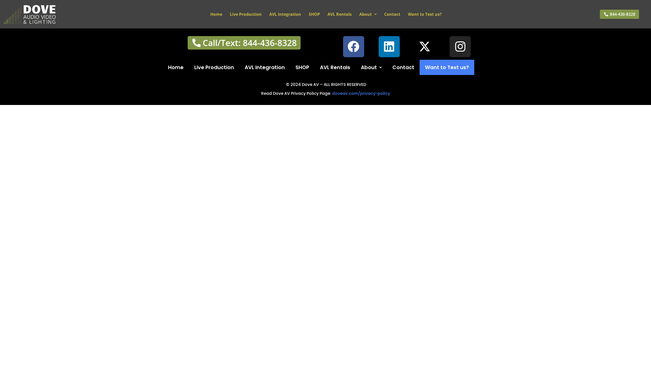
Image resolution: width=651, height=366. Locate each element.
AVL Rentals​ (340, 14)
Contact (392, 14)
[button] (368, 14)
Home (216, 14)
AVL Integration (285, 14)
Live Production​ (246, 14)
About (365, 14)
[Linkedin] (389, 46)
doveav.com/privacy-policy (361, 93)
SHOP (314, 14)
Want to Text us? (425, 14)
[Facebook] (353, 46)
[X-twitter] (424, 46)
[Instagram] (460, 46)
